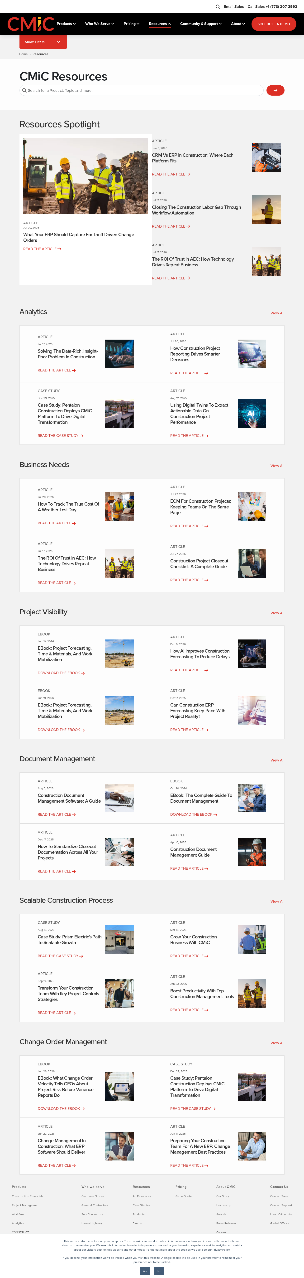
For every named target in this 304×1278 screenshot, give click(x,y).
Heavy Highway (91, 1223)
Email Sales (234, 6)
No (159, 1271)
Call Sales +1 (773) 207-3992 (272, 6)
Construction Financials (27, 1196)
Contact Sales (279, 1196)
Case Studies (141, 1205)
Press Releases (226, 1223)
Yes (145, 1271)
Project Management (25, 1205)
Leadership (223, 1205)
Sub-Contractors (92, 1214)
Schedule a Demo (274, 24)
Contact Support (281, 1205)
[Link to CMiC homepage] (31, 24)
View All (278, 313)
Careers (221, 1232)
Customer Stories (93, 1196)
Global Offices (279, 1223)
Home (23, 54)
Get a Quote (184, 1196)
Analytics (18, 1223)
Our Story (222, 1196)
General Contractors (95, 1205)
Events (137, 1223)
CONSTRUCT (20, 1232)
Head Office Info (281, 1214)
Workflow (18, 1214)
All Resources (142, 1196)
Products (139, 1214)
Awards (221, 1214)
